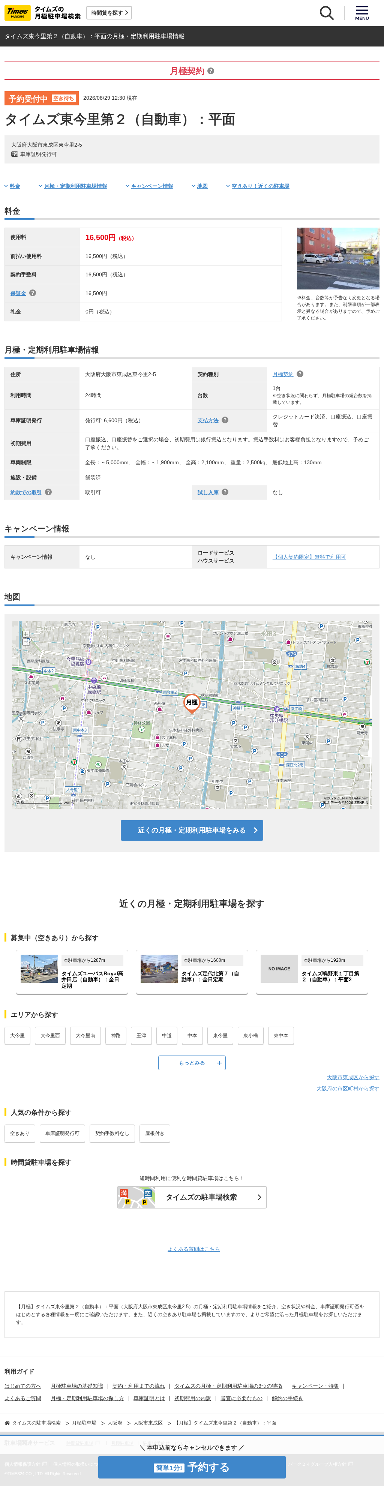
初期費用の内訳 (192, 1398)
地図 (202, 186)
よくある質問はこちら (194, 1249)
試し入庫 (208, 492)
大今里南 (85, 1035)
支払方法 (208, 420)
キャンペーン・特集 (315, 1386)
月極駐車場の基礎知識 (77, 1386)
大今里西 (50, 1035)
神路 (116, 1035)
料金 (15, 186)
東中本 (281, 1035)
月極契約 (283, 374)
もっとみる (192, 1063)
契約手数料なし (112, 1133)
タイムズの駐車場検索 (201, 1197)
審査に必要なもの (241, 1398)
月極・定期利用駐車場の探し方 (87, 1398)
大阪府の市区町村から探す (348, 1089)
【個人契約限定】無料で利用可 (309, 557)
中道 (167, 1035)
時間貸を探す (107, 13)
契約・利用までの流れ (138, 1386)
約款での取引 (26, 492)
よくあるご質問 (22, 1398)
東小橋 (250, 1035)
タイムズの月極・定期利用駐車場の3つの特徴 (228, 1386)
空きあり (20, 1133)
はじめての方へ (22, 1386)
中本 (192, 1035)
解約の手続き (287, 1398)
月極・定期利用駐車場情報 (75, 186)
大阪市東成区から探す (353, 1077)
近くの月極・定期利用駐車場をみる (192, 830)
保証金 (18, 293)
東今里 (220, 1035)
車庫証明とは (149, 1398)
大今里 (17, 1035)
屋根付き (155, 1133)
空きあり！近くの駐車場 (261, 186)
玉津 (141, 1035)
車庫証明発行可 (62, 1133)
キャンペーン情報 (152, 186)
